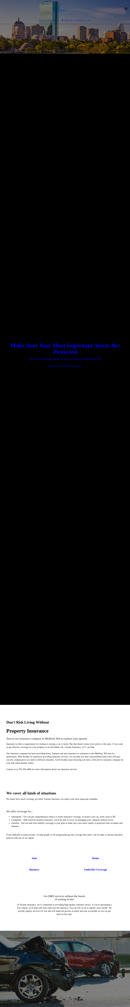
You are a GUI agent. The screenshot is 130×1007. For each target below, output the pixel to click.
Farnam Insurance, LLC (77, 20)
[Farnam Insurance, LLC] (61, 9)
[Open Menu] (126, 9)
